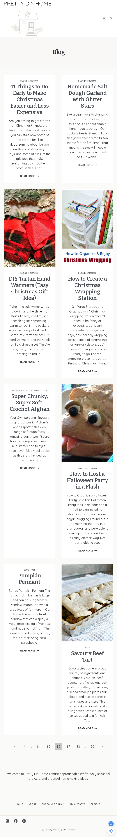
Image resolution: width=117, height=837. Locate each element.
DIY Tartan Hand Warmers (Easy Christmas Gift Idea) (29, 288)
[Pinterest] (7, 821)
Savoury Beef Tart (87, 656)
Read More (29, 176)
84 (38, 746)
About (32, 804)
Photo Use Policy (53, 804)
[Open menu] (104, 18)
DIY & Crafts (25, 390)
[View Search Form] (110, 18)
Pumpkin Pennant (29, 578)
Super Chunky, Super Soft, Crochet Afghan (30, 402)
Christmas (33, 81)
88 (78, 746)
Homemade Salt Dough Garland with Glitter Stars (87, 96)
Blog (23, 81)
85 (48, 746)
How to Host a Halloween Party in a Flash (87, 480)
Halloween (91, 468)
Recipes (95, 804)
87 (68, 746)
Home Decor (40, 390)
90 (92, 746)
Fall (33, 570)
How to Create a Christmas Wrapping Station (87, 288)
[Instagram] (24, 821)
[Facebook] (15, 821)
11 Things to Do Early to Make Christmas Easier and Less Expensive (29, 99)
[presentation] (29, 228)
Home (20, 804)
